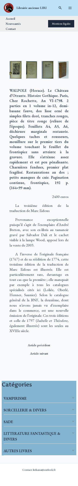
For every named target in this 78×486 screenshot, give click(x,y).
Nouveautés (13, 24)
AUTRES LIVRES (18, 450)
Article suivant (39, 353)
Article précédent (39, 345)
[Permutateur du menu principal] (70, 8)
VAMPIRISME (15, 398)
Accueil (10, 18)
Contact (11, 29)
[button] (60, 7)
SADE (8, 421)
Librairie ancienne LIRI (31, 8)
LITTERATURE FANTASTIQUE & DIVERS (32, 436)
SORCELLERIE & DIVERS (25, 410)
